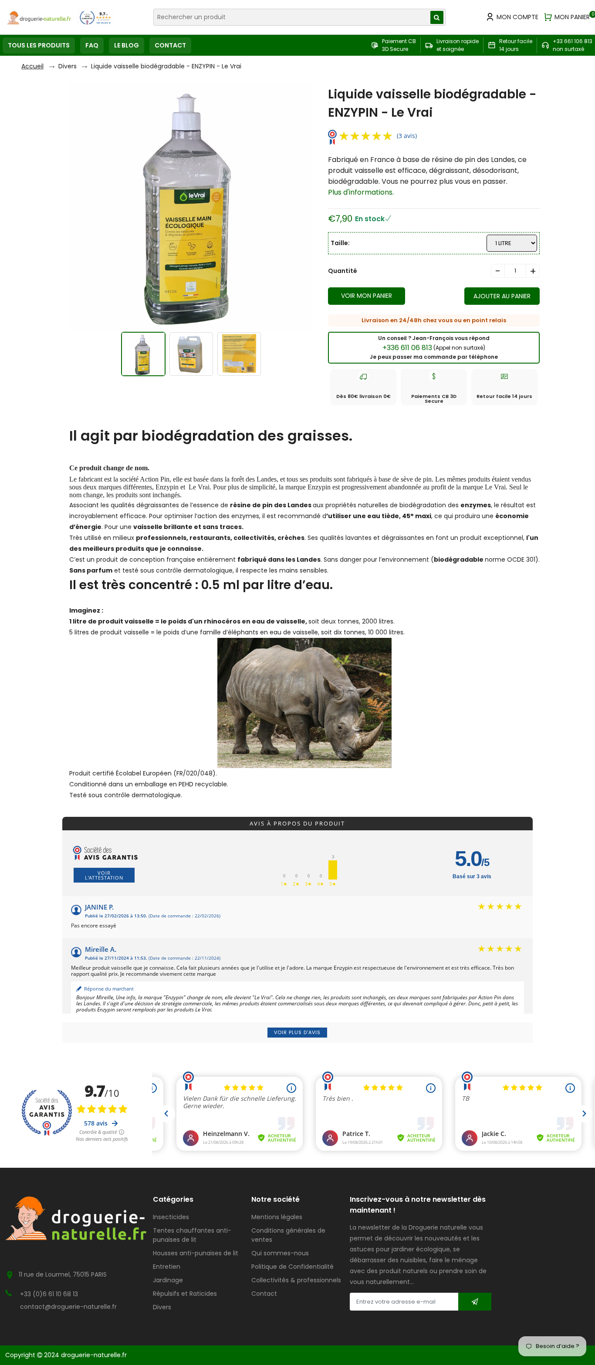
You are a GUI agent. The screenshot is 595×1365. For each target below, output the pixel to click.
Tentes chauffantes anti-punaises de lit (192, 1235)
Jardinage (168, 1280)
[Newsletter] (474, 1302)
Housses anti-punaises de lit (195, 1253)
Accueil (32, 66)
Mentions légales (276, 1217)
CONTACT (170, 45)
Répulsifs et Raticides (185, 1293)
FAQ (91, 45)
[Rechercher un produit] (436, 17)
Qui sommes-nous (280, 1253)
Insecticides (171, 1217)
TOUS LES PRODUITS (39, 45)
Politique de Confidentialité (292, 1266)
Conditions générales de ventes (288, 1235)
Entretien (166, 1266)
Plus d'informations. (361, 192)
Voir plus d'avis (297, 1032)
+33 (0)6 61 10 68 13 (49, 1294)
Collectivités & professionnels (296, 1280)
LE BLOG (126, 45)
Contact (264, 1293)
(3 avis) (407, 135)
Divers (67, 66)
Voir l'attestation (104, 875)
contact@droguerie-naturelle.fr (68, 1306)
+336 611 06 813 (433, 348)
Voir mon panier (366, 295)
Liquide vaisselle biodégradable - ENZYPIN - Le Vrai (166, 66)
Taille (339, 243)
